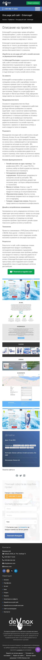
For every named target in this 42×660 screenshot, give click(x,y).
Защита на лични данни (14, 653)
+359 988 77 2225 (11, 9)
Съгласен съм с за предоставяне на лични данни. (17, 528)
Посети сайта (7, 470)
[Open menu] (37, 9)
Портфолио (7, 583)
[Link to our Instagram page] (8, 571)
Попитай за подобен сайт (22, 272)
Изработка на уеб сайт (11, 602)
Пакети (6, 596)
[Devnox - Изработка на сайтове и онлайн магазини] (6, 3)
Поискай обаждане (14, 536)
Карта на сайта (18, 655)
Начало (6, 580)
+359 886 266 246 (9, 560)
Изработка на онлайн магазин (13, 605)
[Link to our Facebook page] (4, 571)
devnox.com (8, 566)
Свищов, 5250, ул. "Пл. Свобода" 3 (15, 554)
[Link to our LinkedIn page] (15, 571)
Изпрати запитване (33, 3)
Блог (5, 589)
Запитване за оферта (11, 599)
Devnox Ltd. (26, 658)
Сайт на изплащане (10, 608)
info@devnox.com (9, 563)
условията (23, 527)
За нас (6, 586)
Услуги (6, 592)
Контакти (7, 612)
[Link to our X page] (12, 571)
